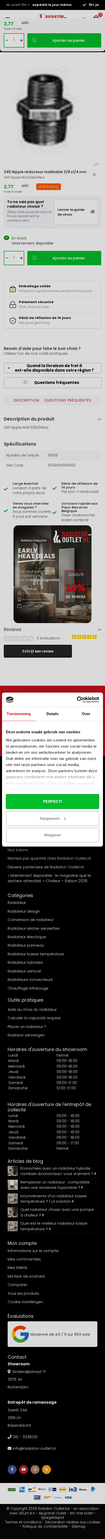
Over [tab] (86, 714)
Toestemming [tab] (19, 714)
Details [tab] (52, 714)
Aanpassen (50, 818)
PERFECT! (52, 801)
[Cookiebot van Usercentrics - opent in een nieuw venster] (77, 699)
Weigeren (52, 835)
